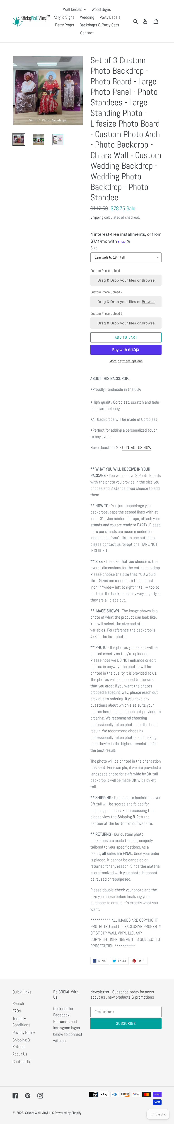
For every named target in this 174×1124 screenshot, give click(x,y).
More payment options (126, 360)
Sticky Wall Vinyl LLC (39, 1112)
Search (18, 1003)
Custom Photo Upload (105, 270)
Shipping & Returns (134, 817)
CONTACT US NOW (136, 447)
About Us (19, 1054)
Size (93, 248)
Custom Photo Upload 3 (106, 313)
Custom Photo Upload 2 (106, 292)
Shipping (96, 217)
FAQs (16, 1011)
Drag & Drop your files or (126, 280)
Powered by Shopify (68, 1112)
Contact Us (21, 1061)
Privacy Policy (23, 1032)
